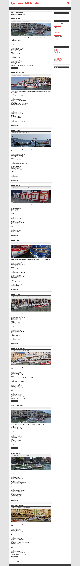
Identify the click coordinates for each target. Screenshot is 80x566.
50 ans (40, 8)
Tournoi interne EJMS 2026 (18, 348)
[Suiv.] (67, 23)
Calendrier (52, 8)
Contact (22, 8)
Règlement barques (58, 58)
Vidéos (56, 62)
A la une (56, 49)
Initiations (46, 8)
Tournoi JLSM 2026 (15, 240)
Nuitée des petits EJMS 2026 (18, 505)
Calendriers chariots (58, 53)
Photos (56, 57)
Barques (56, 51)
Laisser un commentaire (26, 21)
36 (18, 561)
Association (17, 8)
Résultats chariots (58, 61)
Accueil (11, 8)
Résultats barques (14, 125)
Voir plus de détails (57, 32)
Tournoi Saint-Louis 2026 (17, 73)
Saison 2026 (35, 8)
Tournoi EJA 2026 (15, 453)
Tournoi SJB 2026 (15, 130)
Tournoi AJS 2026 (15, 294)
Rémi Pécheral (19, 21)
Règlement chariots (58, 59)
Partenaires (28, 8)
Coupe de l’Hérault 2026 (17, 406)
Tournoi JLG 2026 (15, 185)
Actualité (56, 50)
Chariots (56, 56)
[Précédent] (55, 23)
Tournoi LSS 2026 (15, 19)
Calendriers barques (58, 52)
